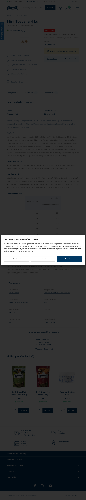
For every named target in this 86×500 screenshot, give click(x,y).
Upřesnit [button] (43, 259)
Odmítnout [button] (17, 259)
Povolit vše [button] (69, 259)
